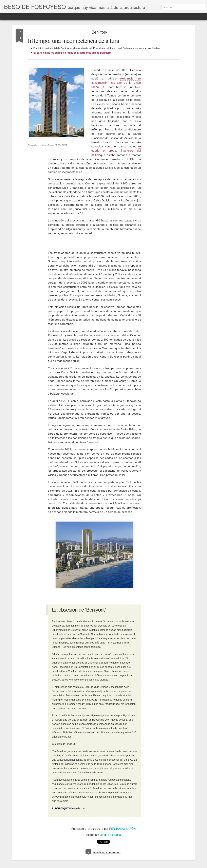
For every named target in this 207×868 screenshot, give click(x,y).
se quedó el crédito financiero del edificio (116, 150)
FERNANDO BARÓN (122, 829)
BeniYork (99, 32)
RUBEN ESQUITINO (62, 808)
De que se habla (110, 835)
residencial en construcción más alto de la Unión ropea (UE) (116, 82)
